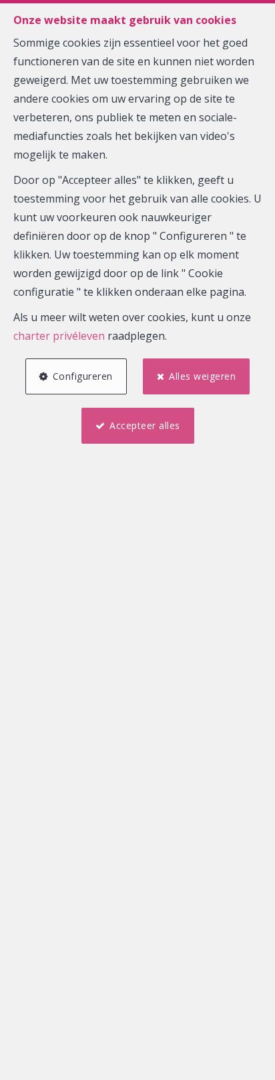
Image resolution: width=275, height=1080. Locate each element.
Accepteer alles (144, 425)
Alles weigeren (202, 376)
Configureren (83, 376)
